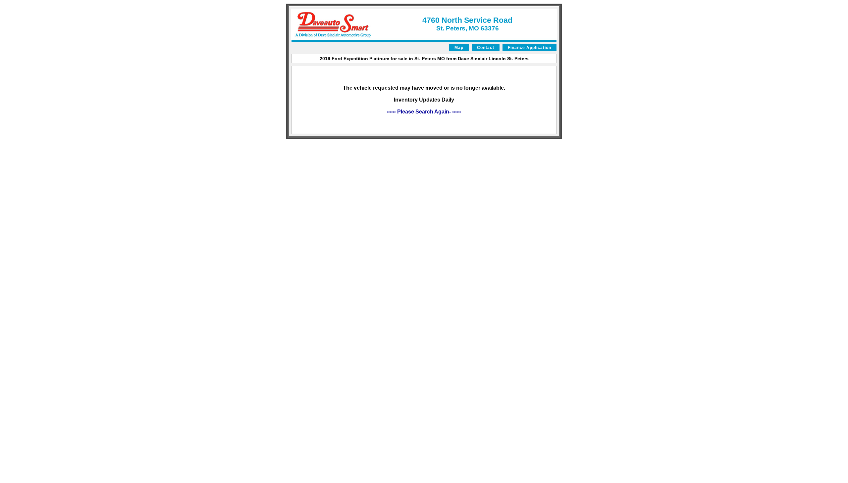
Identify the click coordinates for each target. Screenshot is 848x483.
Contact (485, 47)
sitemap (295, 144)
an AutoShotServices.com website (534, 144)
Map (458, 47)
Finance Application (529, 47)
